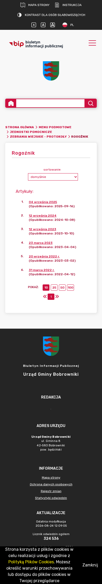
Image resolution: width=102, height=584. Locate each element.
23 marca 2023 (41, 243)
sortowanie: (52, 169)
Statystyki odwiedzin (51, 498)
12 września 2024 (42, 215)
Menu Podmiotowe (55, 127)
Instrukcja (72, 5)
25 (54, 287)
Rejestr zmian (51, 491)
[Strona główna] (11, 103)
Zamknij (90, 565)
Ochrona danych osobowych (51, 484)
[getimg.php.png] (51, 71)
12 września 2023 (42, 229)
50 (62, 287)
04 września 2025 (43, 202)
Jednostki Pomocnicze (31, 132)
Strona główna (19, 127)
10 (46, 287)
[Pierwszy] (45, 297)
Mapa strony (38, 5)
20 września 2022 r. (44, 256)
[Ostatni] (57, 297)
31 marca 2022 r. (41, 270)
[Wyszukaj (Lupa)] (90, 103)
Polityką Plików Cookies (31, 561)
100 (70, 287)
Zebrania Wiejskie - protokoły (38, 136)
